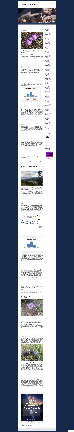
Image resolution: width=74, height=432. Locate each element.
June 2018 (47, 100)
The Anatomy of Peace (27, 425)
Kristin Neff (31, 424)
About (24, 23)
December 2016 (48, 112)
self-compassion (22, 425)
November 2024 (48, 44)
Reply (31, 425)
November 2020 (48, 79)
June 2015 (47, 127)
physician (41, 161)
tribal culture (37, 292)
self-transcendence (30, 271)
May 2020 (47, 84)
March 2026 (47, 31)
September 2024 (48, 45)
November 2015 (48, 123)
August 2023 (47, 56)
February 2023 (47, 61)
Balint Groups (40, 63)
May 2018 (47, 101)
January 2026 (47, 32)
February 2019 (47, 96)
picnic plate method (25, 207)
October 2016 (47, 114)
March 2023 (47, 60)
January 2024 (47, 52)
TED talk (37, 84)
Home (21, 23)
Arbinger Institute (28, 424)
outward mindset (38, 274)
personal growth (38, 161)
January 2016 (47, 121)
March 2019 (47, 95)
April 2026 (47, 30)
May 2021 (47, 74)
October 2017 (47, 105)
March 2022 (47, 69)
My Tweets (47, 143)
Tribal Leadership (24, 162)
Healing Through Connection (28, 4)
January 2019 (47, 97)
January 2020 (47, 87)
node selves (33, 112)
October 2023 (47, 54)
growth (29, 59)
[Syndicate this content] (46, 145)
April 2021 (47, 75)
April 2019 (47, 94)
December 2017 (48, 103)
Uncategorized (22, 424)
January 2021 (47, 77)
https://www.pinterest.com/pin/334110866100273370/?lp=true (28, 421)
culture (23, 161)
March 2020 (47, 85)
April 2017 (47, 110)
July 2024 (47, 47)
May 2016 (47, 118)
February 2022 (47, 70)
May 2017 (47, 109)
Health (27, 161)
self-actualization (29, 292)
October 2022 (47, 64)
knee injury (33, 319)
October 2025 (47, 35)
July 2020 (47, 82)
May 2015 (47, 128)
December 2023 (48, 53)
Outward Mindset (26, 112)
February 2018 (47, 102)
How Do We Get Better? (26, 29)
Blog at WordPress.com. (37, 429)
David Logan (22, 292)
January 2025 (47, 42)
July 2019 (47, 92)
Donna (36, 375)
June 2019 (47, 93)
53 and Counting (48, 147)
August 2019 (47, 91)
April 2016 (47, 119)
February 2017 (47, 111)
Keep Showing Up (48, 148)
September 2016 (48, 115)
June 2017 (47, 108)
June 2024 (47, 48)
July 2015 (47, 126)
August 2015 (47, 125)
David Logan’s (27, 255)
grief (28, 58)
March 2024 (47, 50)
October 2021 (47, 73)
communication (24, 291)
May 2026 (47, 29)
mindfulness (34, 161)
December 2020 (48, 78)
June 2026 (47, 28)
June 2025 (47, 38)
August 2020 (47, 81)
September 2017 (48, 106)
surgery (24, 320)
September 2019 (48, 90)
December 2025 (48, 33)
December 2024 (48, 43)
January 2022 (47, 71)
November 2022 (48, 63)
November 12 (25, 363)
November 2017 (48, 104)
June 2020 (47, 83)
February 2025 (47, 41)
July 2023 (47, 57)
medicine (32, 161)
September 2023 (48, 55)
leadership (29, 161)
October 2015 (47, 124)
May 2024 (47, 49)
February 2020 (47, 86)
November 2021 (48, 72)
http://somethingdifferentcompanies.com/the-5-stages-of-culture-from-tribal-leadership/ (30, 101)
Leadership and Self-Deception (36, 424)
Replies (28, 162)
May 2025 (47, 39)
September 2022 (48, 65)
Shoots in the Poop (25, 296)
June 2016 (47, 117)
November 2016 (48, 113)
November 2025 (48, 34)
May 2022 (47, 68)
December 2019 (48, 88)
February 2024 (47, 51)
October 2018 (47, 99)
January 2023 (47, 62)
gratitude (25, 161)
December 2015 (48, 122)
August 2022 (47, 66)
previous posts (25, 85)
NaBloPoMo (41, 424)
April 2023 (47, 59)
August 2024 (47, 46)
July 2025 (47, 37)
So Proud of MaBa (48, 149)
